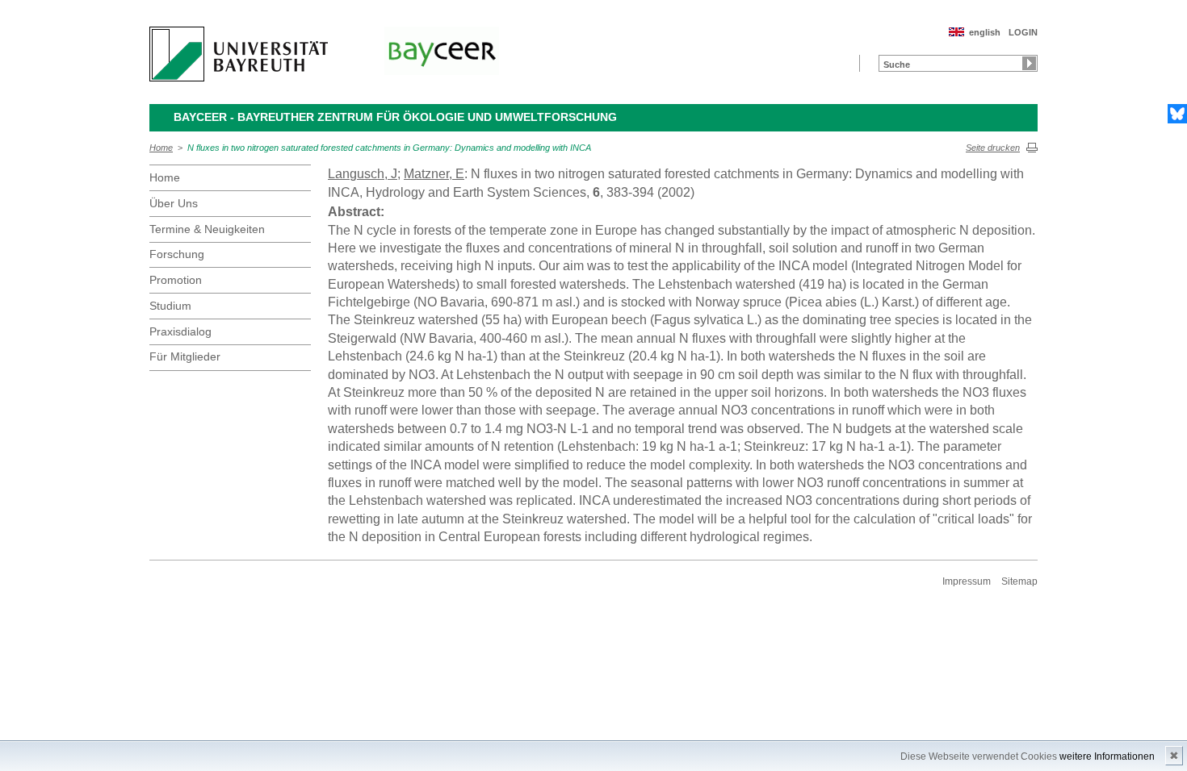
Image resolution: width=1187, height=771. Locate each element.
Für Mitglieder (184, 356)
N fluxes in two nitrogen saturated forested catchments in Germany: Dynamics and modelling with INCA (389, 147)
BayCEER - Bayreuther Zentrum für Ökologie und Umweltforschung (395, 116)
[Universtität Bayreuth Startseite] (238, 54)
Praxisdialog (180, 331)
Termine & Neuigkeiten (207, 229)
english (984, 32)
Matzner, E (434, 174)
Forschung (176, 254)
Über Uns (173, 203)
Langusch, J (362, 174)
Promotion (175, 279)
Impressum (966, 581)
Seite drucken (993, 147)
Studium (170, 305)
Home (161, 147)
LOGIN (1023, 32)
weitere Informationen (1107, 756)
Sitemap (1019, 581)
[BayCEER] (441, 51)
